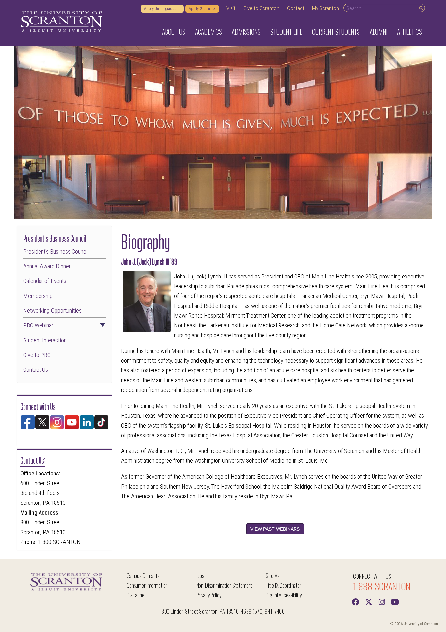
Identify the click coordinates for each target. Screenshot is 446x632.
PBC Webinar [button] (38, 325)
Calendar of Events (44, 281)
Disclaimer (136, 595)
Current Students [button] (336, 32)
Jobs (200, 575)
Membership (38, 296)
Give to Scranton (261, 8)
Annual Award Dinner (47, 266)
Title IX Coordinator (283, 585)
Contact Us (35, 370)
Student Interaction (45, 340)
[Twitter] (368, 601)
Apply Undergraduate (162, 9)
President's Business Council (54, 238)
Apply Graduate (202, 9)
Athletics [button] (409, 32)
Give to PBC (37, 355)
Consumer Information (147, 585)
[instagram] (381, 601)
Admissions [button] (246, 32)
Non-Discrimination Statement (224, 585)
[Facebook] (355, 601)
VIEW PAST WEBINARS (275, 529)
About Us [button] (173, 32)
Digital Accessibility (284, 595)
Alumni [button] (378, 32)
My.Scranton (325, 8)
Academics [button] (208, 32)
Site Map (274, 575)
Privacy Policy (208, 595)
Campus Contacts (143, 575)
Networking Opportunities (52, 311)
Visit (230, 8)
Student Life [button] (286, 32)
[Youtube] (394, 601)
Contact (295, 8)
